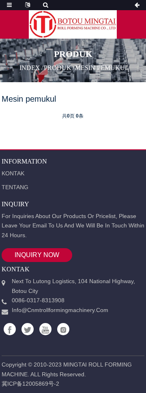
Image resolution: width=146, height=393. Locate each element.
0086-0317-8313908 (38, 300)
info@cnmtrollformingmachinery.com (60, 310)
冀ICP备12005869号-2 (30, 383)
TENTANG (15, 187)
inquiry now (37, 254)
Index (29, 67)
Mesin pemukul (102, 67)
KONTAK (13, 173)
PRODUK (57, 67)
